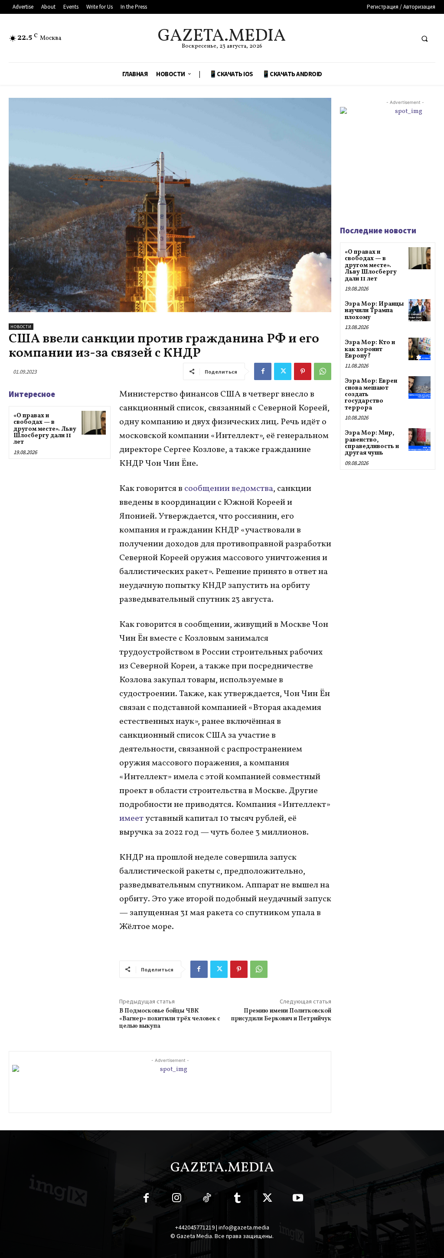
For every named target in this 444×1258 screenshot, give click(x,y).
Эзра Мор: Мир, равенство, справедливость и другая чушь (372, 443)
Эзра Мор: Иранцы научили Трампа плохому (374, 311)
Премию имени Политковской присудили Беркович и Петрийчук (281, 1015)
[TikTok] (207, 1200)
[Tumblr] (237, 1200)
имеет (132, 819)
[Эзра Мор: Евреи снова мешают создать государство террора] (419, 387)
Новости (21, 326)
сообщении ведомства (228, 489)
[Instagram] (176, 1200)
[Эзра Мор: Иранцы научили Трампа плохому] (419, 310)
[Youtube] (298, 1200)
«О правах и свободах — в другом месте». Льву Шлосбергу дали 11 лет (44, 429)
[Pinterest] (302, 371)
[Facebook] (262, 371)
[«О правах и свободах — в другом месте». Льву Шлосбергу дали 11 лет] (93, 423)
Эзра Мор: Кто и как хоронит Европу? (370, 349)
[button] (424, 38)
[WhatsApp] (322, 371)
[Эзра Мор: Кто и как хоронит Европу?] (419, 349)
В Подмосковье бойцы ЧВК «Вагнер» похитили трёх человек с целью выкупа (169, 1019)
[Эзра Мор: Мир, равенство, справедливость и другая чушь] (419, 439)
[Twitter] (282, 371)
